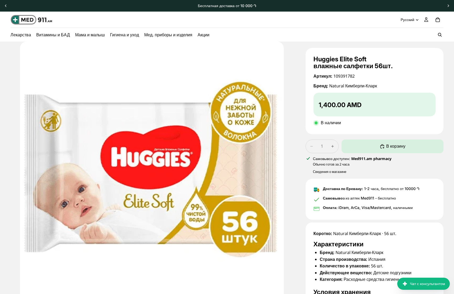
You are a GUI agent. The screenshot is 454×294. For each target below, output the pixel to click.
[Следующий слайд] (448, 6)
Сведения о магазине (329, 171)
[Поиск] (440, 35)
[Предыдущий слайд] (6, 6)
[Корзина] (437, 20)
